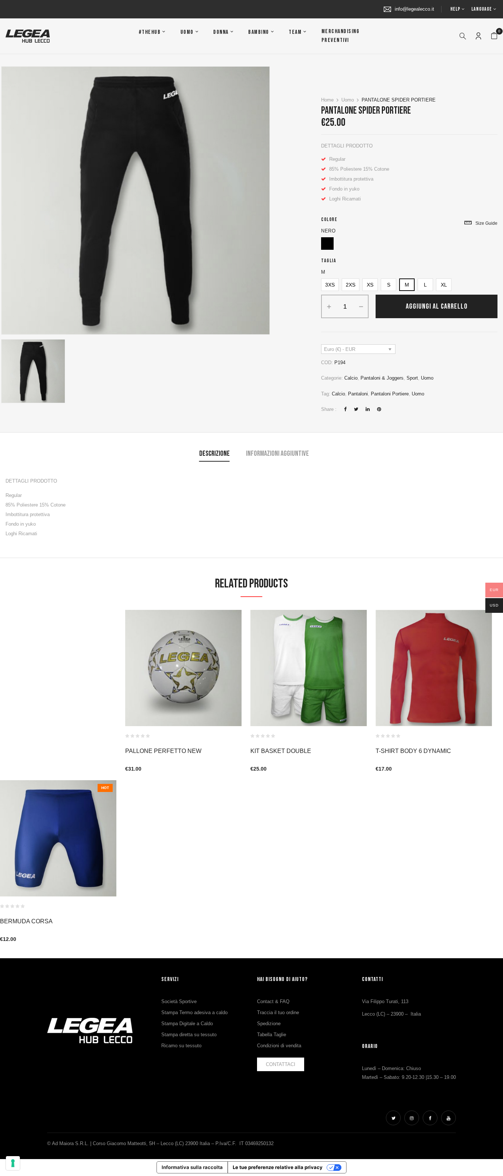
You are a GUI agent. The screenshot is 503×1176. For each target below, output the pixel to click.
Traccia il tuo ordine (278, 1012)
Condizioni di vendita (279, 1045)
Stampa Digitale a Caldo (187, 1023)
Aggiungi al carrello (437, 306)
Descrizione (214, 453)
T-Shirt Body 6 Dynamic (413, 751)
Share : (329, 409)
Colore (329, 219)
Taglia (328, 260)
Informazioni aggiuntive (277, 453)
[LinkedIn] (368, 409)
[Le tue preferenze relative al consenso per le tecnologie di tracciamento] (13, 1163)
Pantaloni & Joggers (382, 378)
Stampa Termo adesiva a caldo (194, 1012)
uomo (418, 394)
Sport (412, 378)
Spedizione (269, 1023)
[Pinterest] (379, 409)
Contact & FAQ (273, 1001)
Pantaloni (358, 394)
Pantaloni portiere (390, 394)
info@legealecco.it (414, 9)
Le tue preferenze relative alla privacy (278, 1167)
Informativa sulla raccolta (192, 1167)
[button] (494, 36)
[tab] (214, 454)
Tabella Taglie (271, 1034)
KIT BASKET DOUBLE (280, 751)
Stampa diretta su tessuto (189, 1034)
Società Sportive (179, 1001)
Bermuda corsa (26, 921)
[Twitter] (356, 409)
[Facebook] (345, 409)
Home (327, 100)
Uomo (347, 100)
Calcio (351, 378)
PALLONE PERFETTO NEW (163, 751)
